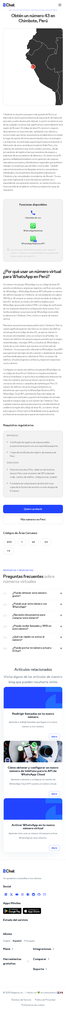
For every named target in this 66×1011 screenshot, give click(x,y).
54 (33, 541)
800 (9, 541)
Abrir (54, 736)
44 (46, 541)
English (6, 940)
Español (17, 940)
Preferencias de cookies (33, 1005)
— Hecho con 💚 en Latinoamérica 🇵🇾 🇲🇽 (43, 992)
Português (29, 940)
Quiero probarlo (33, 509)
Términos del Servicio (21, 999)
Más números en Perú (33, 519)
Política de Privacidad (45, 999)
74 (8, 550)
